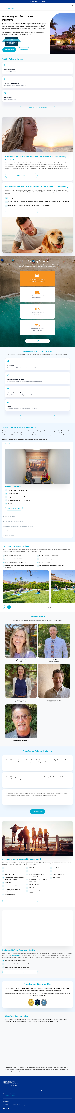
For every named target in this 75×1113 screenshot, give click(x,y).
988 (14, 1093)
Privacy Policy (6, 1101)
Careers (45, 1090)
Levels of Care (28, 1090)
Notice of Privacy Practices (9, 1095)
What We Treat (12, 1090)
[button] (4, 607)
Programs (20, 1090)
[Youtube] (8, 1108)
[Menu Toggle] (72, 5)
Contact (35, 1090)
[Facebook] (4, 1108)
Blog (41, 1090)
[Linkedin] (6, 1108)
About (5, 1090)
